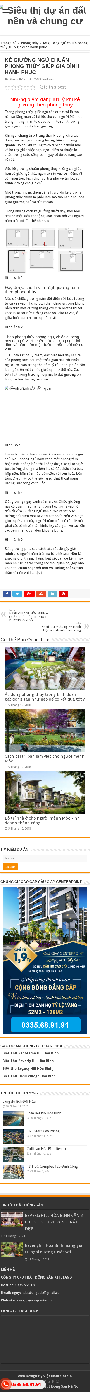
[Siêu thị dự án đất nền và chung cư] (45, 15)
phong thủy (24, 112)
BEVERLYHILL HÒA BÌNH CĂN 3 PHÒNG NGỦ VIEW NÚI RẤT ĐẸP (54, 1222)
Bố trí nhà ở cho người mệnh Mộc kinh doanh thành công (61, 627)
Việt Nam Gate (56, 1376)
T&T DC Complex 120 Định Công (52, 1166)
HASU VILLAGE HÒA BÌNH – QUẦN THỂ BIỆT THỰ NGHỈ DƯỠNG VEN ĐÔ (28, 615)
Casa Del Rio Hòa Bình (44, 1113)
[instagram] (57, 1381)
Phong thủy (30, 43)
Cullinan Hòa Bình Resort (46, 1149)
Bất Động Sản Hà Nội (62, 1386)
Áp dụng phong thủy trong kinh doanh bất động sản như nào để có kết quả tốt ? (45, 696)
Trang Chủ (8, 43)
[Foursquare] (53, 1381)
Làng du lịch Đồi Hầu (19, 1101)
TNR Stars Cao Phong (43, 1131)
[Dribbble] (49, 1381)
